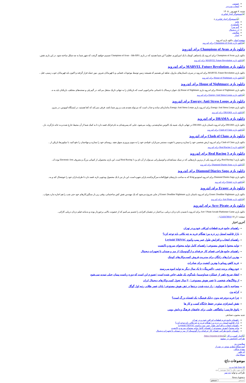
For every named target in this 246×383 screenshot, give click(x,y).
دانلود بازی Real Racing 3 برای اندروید (217, 153)
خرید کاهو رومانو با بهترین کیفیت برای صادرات (213, 262)
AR (243, 367)
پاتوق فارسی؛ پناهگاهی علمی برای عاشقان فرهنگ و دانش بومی (203, 309)
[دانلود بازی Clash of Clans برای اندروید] (226, 130)
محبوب (236, 315)
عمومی (235, 3)
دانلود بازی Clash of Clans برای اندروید (217, 136)
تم (233, 367)
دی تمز (227, 372)
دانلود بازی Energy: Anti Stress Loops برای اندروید (208, 101)
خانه (237, 22)
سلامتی (235, 32)
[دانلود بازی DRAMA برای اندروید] (228, 112)
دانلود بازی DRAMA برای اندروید (221, 119)
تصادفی (229, 315)
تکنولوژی (235, 24)
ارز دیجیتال (234, 30)
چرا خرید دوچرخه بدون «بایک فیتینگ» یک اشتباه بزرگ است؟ (205, 297)
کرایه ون (234, 291)
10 (230, 217)
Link (235, 367)
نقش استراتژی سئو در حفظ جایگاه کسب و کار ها (211, 303)
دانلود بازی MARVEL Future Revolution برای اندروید (206, 66)
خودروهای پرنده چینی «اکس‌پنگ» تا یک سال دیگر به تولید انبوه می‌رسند (199, 268)
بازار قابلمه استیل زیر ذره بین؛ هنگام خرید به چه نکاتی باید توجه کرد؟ (201, 233)
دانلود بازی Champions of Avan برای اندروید (213, 49)
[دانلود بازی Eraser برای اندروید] (230, 182)
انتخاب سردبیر (232, 6)
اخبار (237, 35)
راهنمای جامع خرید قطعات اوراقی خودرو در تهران (211, 228)
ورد (230, 367)
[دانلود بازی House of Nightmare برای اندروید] (223, 78)
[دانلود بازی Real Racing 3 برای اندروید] (226, 147)
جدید (243, 315)
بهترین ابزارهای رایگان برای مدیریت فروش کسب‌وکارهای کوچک (203, 257)
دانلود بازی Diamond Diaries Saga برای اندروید (211, 171)
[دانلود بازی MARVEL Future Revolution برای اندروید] (219, 60)
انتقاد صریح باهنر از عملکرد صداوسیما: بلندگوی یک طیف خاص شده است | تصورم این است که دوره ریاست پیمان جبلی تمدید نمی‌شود (164, 274)
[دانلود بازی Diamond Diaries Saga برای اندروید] (222, 164)
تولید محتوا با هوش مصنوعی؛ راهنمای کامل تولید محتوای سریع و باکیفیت (198, 245)
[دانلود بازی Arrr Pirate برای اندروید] (228, 199)
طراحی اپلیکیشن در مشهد (232, 338)
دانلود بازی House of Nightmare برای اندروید (213, 84)
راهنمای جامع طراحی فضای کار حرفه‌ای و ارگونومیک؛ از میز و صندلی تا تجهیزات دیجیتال (190, 251)
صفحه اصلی (239, 40)
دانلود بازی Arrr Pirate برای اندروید (219, 205)
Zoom (240, 367)
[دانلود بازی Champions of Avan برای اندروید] (224, 43)
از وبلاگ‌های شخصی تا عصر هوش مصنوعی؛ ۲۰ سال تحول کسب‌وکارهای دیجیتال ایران (191, 280)
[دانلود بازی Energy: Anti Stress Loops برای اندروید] (221, 95)
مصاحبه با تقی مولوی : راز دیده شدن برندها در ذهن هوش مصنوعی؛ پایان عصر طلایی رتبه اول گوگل (183, 286)
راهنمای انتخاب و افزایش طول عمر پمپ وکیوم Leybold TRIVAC (202, 239)
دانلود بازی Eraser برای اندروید (222, 188)
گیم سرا (235, 27)
